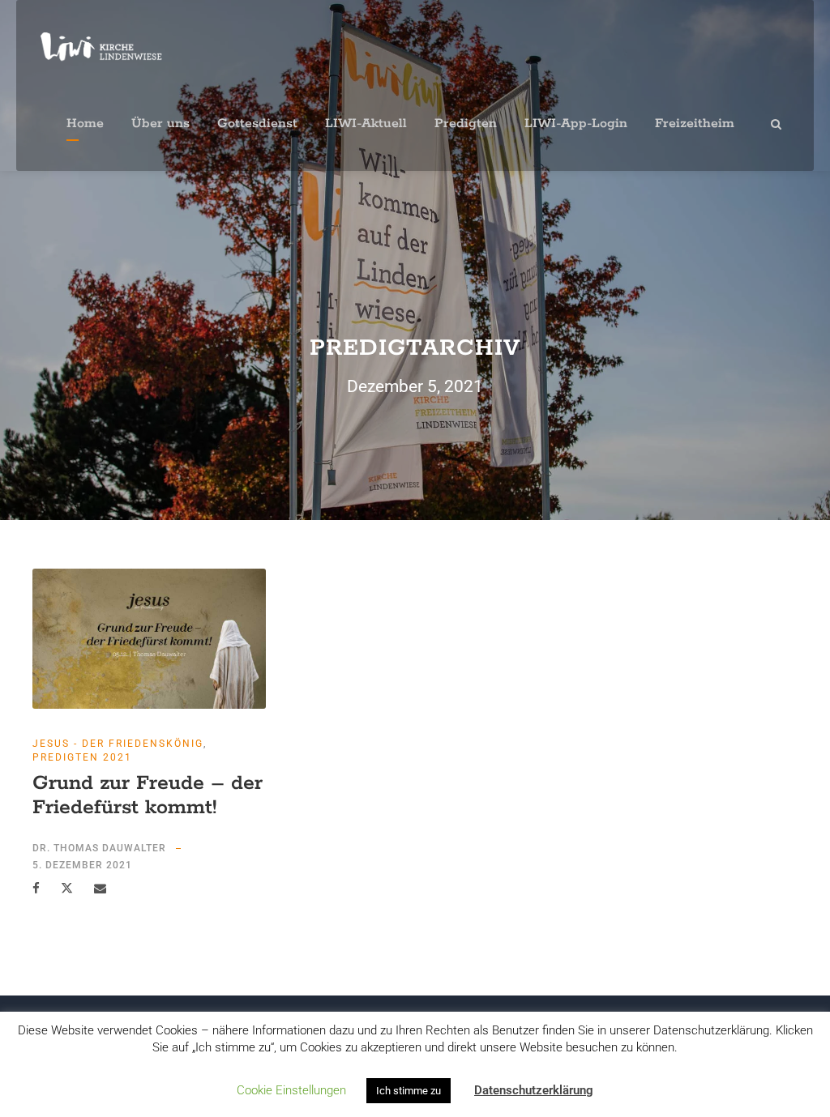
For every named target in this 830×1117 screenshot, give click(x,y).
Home (85, 123)
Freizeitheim (694, 123)
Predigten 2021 (82, 757)
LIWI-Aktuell (366, 123)
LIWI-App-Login (575, 123)
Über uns (160, 123)
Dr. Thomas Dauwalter (99, 848)
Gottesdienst (257, 123)
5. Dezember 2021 (82, 865)
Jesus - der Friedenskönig (117, 743)
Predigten (465, 123)
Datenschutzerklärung (533, 1090)
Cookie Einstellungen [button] (291, 1090)
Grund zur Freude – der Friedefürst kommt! (147, 795)
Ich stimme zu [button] (408, 1091)
